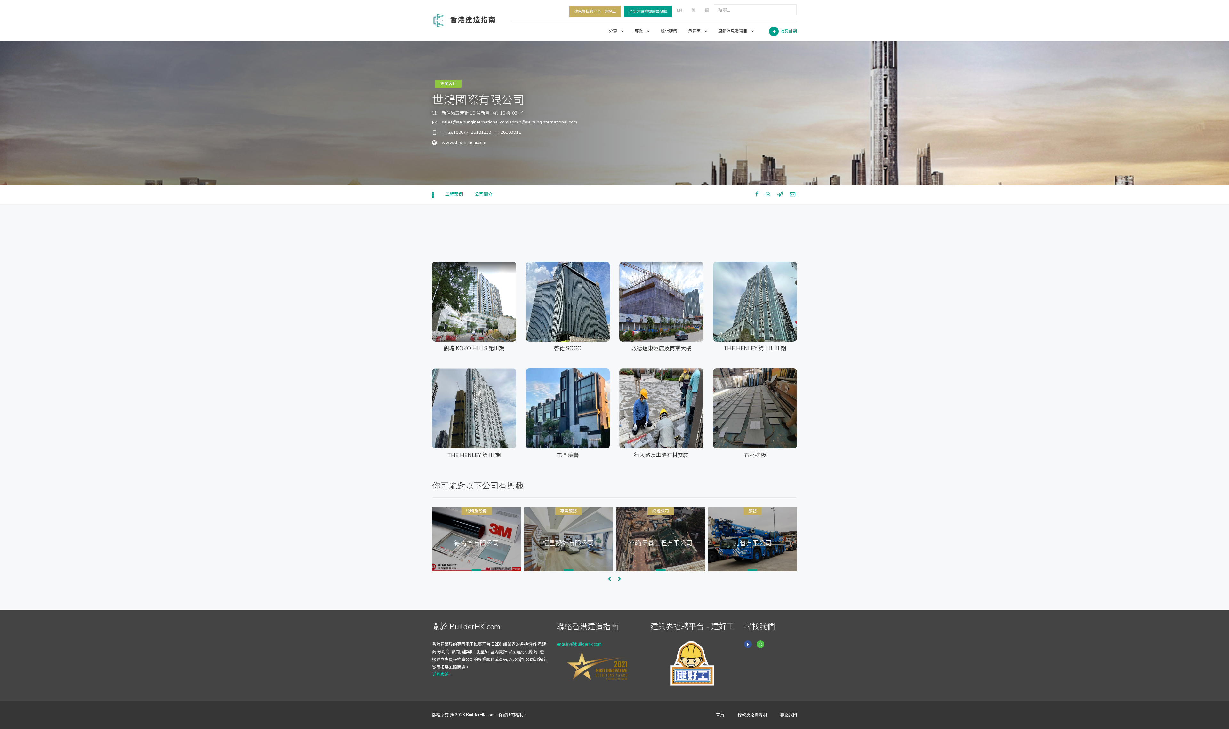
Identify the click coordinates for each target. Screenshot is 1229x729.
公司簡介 (484, 194)
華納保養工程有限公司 (661, 543)
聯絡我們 (788, 715)
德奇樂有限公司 (476, 543)
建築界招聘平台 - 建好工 (595, 11)
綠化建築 (669, 31)
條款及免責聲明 (752, 715)
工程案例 (454, 194)
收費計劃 (788, 31)
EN (679, 10)
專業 (639, 31)
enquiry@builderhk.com (579, 644)
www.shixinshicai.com (464, 142)
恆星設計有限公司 (568, 543)
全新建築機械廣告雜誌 (648, 11)
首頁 (720, 715)
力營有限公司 (752, 543)
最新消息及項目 (733, 31)
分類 (613, 31)
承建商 (695, 31)
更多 (451, 322)
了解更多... (442, 674)
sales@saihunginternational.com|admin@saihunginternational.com (509, 122)
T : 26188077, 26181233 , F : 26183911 (481, 132)
